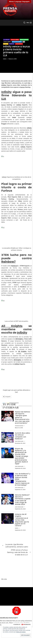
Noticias (6, 43)
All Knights (7, 39)
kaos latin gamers (17, 41)
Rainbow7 (11, 43)
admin (4, 59)
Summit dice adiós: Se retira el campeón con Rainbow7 (22, 436)
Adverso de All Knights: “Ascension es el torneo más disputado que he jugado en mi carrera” (22, 520)
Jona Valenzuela (19, 441)
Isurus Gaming (7, 41)
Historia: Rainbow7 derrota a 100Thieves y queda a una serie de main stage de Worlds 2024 (22, 499)
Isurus (22, 87)
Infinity (3, 85)
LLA (24, 41)
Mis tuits (4, 579)
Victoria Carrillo (19, 425)
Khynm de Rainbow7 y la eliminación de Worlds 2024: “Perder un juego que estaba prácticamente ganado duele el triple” (21, 456)
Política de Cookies (21, 632)
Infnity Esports (24, 39)
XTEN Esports (18, 43)
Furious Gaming (15, 39)
